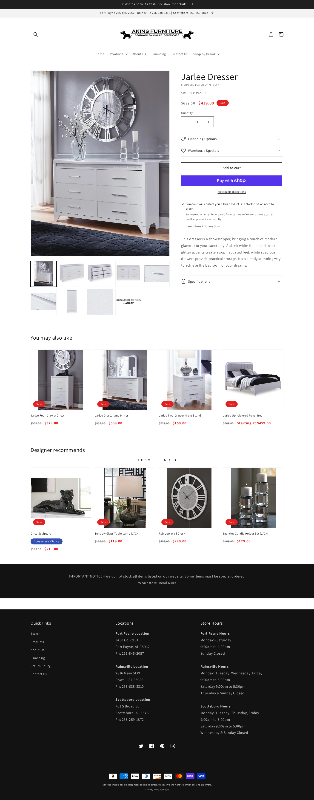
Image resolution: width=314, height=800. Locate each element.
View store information (203, 226)
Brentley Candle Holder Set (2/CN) (246, 533)
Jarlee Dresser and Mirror (111, 415)
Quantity (187, 113)
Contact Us (39, 674)
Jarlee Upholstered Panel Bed (243, 415)
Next (168, 460)
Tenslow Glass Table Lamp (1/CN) (117, 533)
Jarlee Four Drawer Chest (47, 415)
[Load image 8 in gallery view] (100, 302)
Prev (145, 460)
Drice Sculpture (41, 533)
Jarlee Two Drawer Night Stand (180, 415)
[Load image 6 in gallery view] (44, 302)
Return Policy (41, 666)
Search (36, 633)
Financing (38, 658)
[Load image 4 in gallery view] (128, 274)
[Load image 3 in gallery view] (100, 274)
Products (37, 642)
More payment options (232, 191)
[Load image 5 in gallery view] (157, 274)
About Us (37, 650)
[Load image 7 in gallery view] (72, 302)
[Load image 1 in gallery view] (44, 274)
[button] (36, 34)
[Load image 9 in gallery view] (128, 302)
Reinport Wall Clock (172, 533)
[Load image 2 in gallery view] (72, 274)
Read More (167, 582)
